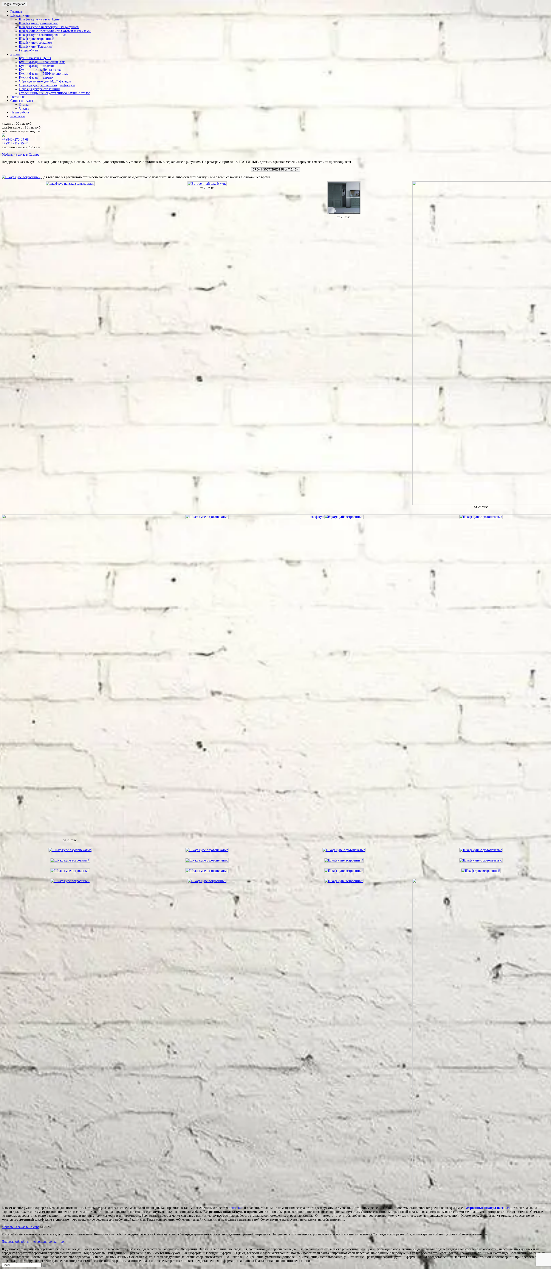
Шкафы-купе (19, 15)
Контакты (17, 116)
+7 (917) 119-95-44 (15, 143)
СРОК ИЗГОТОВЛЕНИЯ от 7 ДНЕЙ (275, 169)
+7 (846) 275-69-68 (15, 139)
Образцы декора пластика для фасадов (47, 85)
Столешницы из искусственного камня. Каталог (54, 93)
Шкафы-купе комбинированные (42, 35)
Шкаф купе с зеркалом (35, 42)
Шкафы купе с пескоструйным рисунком (49, 27)
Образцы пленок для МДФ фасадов (45, 81)
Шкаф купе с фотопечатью (38, 23)
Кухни (15, 54)
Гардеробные (28, 50)
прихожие (236, 1208)
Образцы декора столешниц (39, 89)
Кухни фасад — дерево (36, 77)
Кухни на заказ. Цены (35, 58)
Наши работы (20, 112)
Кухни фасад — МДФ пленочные (43, 73)
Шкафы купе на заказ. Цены (39, 19)
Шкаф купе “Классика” (36, 46)
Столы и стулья (21, 100)
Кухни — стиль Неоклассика (40, 69)
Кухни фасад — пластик (37, 66)
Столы (24, 104)
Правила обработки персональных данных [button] (33, 1241)
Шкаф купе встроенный (36, 38)
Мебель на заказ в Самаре (20, 154)
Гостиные (17, 97)
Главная (16, 11)
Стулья (24, 108)
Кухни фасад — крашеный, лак (42, 62)
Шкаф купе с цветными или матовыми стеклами (55, 31)
